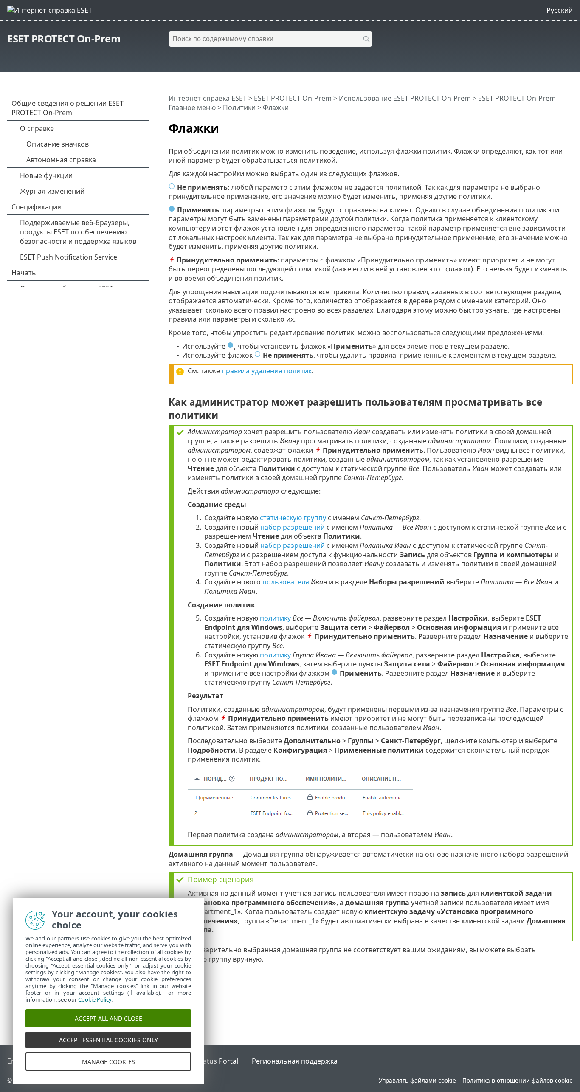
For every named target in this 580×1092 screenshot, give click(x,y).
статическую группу (293, 517)
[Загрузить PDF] (555, 124)
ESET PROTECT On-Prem (64, 38)
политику (275, 618)
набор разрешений (292, 527)
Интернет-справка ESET (208, 98)
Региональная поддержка (295, 1061)
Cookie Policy (94, 999)
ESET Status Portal (209, 1061)
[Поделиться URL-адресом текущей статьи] (542, 124)
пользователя (285, 582)
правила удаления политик (267, 370)
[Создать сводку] (568, 124)
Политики (239, 107)
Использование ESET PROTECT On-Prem (405, 98)
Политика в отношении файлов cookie (517, 1080)
